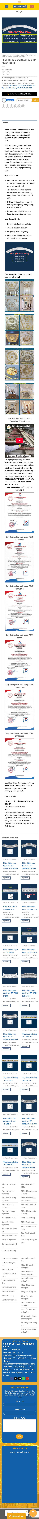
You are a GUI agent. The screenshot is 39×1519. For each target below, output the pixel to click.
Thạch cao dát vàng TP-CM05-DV (29, 1035)
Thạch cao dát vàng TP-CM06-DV (10, 1163)
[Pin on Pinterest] (19, 106)
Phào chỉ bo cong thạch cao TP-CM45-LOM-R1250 (10, 866)
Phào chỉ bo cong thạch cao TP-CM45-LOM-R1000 (29, 1121)
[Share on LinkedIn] (23, 106)
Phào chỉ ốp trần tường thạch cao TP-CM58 (9, 1121)
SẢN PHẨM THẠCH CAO (29, 55)
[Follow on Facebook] (12, 1378)
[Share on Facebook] (7, 106)
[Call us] (23, 1378)
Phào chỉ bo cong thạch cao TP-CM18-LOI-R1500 (29, 866)
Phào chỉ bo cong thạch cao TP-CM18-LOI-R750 (28, 1165)
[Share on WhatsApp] (3, 106)
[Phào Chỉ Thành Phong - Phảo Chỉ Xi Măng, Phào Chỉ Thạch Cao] (19, 1)
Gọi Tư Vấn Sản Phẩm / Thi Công (20, 94)
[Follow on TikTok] (16, 1378)
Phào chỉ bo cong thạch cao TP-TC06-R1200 (10, 993)
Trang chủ (6, 55)
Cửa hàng (15, 55)
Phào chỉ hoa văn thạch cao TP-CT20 (29, 908)
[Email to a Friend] (15, 106)
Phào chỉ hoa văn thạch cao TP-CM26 (29, 951)
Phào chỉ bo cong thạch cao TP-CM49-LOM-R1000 (10, 1036)
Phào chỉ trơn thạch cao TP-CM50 (10, 951)
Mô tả (5, 122)
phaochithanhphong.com (22, 815)
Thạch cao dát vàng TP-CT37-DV (10, 1079)
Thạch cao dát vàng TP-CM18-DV (29, 1079)
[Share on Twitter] (11, 106)
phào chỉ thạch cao (12, 148)
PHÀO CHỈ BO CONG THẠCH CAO (14, 57)
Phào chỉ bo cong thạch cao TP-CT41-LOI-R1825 (29, 993)
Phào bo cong (10, 130)
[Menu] (6, 6)
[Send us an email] (20, 1378)
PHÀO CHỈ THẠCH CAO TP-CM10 (10, 908)
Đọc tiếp (6, 878)
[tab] (19, 122)
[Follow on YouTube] (27, 1378)
